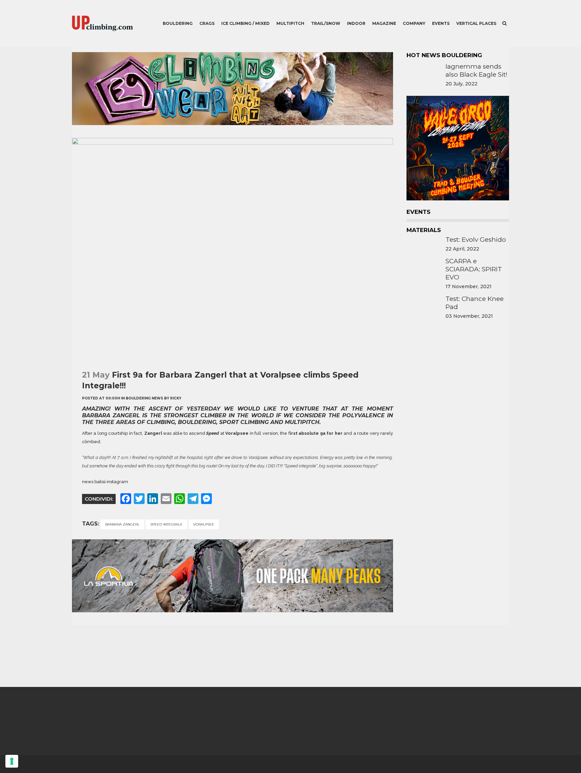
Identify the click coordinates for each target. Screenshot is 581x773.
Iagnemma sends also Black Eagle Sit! (476, 70)
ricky (175, 398)
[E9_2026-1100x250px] (232, 123)
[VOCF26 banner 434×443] (457, 200)
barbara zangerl (122, 524)
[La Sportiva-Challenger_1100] (232, 610)
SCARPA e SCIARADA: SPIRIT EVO (474, 269)
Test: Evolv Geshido (476, 239)
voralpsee (203, 524)
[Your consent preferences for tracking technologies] (11, 761)
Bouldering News (144, 398)
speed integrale (166, 524)
